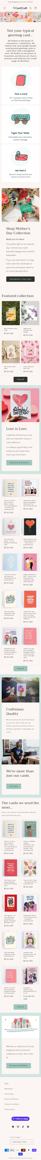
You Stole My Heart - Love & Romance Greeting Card (10, 542)
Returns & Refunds (11, 1099)
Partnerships (9, 1094)
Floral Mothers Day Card (28, 367)
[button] (4, 8)
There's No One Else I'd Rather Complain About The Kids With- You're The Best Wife (29, 653)
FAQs (6, 1084)
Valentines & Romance (19, 463)
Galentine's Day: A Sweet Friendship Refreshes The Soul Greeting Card (30, 503)
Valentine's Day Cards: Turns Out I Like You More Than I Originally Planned (29, 615)
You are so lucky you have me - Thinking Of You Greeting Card (10, 577)
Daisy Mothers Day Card (10, 329)
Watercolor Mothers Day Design (27, 330)
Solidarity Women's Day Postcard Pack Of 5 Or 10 (30, 990)
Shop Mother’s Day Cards (20, 279)
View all (20, 379)
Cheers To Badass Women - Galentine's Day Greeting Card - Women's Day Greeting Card (29, 846)
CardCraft (17, 1158)
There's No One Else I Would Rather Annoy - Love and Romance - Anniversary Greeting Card (10, 505)
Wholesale (8, 1089)
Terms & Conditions (12, 1104)
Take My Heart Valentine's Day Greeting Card (9, 613)
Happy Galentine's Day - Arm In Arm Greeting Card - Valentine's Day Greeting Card (29, 578)
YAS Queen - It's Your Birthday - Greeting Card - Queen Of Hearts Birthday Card (10, 919)
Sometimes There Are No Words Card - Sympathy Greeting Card (30, 918)
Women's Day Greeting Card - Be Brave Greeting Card (29, 955)
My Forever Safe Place (9, 367)
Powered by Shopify (26, 1158)
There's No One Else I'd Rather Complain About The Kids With (10, 990)
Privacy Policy (10, 1109)
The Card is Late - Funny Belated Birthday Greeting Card (10, 883)
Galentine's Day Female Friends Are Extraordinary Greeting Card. (10, 651)
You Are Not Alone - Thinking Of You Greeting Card (30, 882)
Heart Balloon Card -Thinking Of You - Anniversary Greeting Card (30, 542)
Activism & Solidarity (19, 1066)
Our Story (14, 786)
